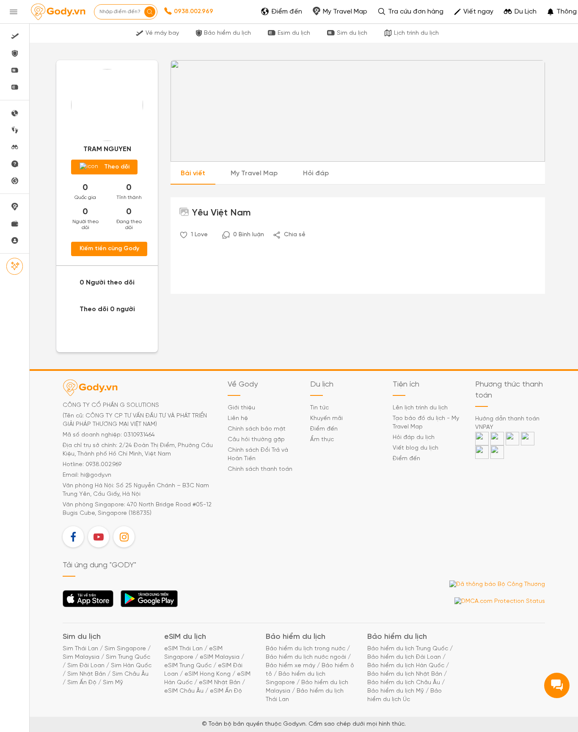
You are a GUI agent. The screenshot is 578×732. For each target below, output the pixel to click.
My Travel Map (254, 173)
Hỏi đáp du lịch (414, 437)
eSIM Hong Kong (207, 674)
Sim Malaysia (81, 657)
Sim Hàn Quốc (131, 666)
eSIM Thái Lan (183, 649)
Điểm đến (324, 429)
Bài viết (193, 173)
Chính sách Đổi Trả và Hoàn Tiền (258, 454)
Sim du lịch (352, 33)
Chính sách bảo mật (257, 429)
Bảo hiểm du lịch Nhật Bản (404, 674)
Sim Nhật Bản (86, 674)
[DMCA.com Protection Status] (499, 601)
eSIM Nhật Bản (219, 683)
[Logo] (58, 12)
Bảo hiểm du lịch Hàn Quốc (405, 666)
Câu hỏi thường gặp (256, 439)
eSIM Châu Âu (184, 691)
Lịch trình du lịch (416, 33)
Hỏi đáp (316, 173)
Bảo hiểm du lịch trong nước (305, 649)
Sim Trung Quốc (128, 657)
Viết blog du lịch (415, 448)
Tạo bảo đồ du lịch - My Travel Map (426, 422)
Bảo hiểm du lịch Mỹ (395, 691)
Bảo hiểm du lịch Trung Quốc (407, 649)
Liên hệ (238, 418)
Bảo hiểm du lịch (227, 33)
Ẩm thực (322, 439)
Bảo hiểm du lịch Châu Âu (403, 683)
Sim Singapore (125, 649)
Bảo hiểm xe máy (290, 666)
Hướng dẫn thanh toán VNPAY (507, 423)
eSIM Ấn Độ (226, 691)
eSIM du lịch (185, 637)
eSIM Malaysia (219, 657)
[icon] (183, 235)
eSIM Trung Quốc (188, 666)
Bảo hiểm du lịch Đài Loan (404, 657)
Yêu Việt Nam (220, 213)
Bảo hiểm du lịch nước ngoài (306, 657)
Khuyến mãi (326, 418)
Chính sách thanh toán (260, 469)
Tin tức (319, 408)
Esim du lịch (294, 33)
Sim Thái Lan (80, 649)
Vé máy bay (162, 33)
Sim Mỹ (113, 683)
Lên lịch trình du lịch (420, 408)
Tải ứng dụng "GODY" (88, 601)
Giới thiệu (241, 408)
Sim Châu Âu (130, 674)
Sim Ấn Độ (81, 683)
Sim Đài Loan (86, 666)
